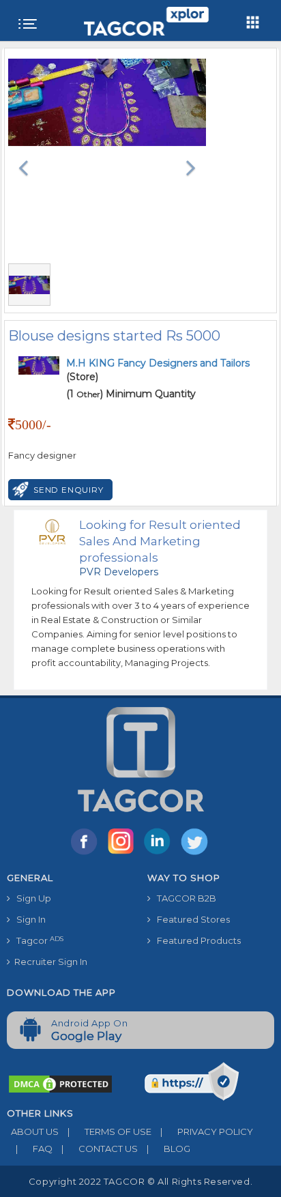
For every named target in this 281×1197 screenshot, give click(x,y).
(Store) (158, 370)
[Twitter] (196, 854)
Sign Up (30, 898)
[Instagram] (123, 854)
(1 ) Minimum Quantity (131, 394)
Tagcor (36, 941)
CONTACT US (99, 1148)
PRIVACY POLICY (206, 1131)
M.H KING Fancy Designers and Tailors (158, 363)
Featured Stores (190, 919)
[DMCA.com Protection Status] (60, 1083)
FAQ (34, 1148)
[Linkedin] (160, 854)
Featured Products (196, 940)
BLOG (168, 1148)
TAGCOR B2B (183, 898)
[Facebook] (86, 854)
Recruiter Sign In (48, 961)
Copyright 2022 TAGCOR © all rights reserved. (140, 1181)
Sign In (28, 919)
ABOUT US (33, 1131)
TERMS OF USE (109, 1131)
